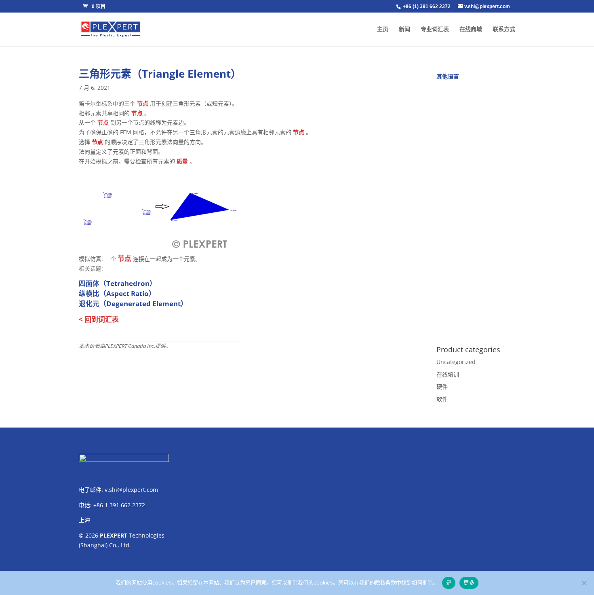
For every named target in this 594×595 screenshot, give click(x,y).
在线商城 (470, 29)
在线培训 (447, 374)
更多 (468, 582)
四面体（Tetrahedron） (117, 283)
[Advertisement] (475, 208)
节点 (142, 103)
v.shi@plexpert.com (131, 489)
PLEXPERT (113, 535)
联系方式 (504, 29)
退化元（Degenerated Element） (133, 303)
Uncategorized (456, 362)
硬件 (442, 386)
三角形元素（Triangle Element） (160, 73)
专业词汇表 (435, 29)
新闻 (404, 29)
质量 (182, 161)
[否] (584, 583)
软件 (442, 399)
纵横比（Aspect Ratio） (117, 293)
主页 (382, 29)
